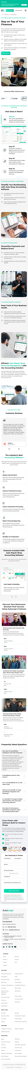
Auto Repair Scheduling (11, 584)
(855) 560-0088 (18, 10)
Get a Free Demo (14, 891)
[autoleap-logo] (2, 10)
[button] (10, 10)
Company (7, 876)
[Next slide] (16, 597)
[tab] (14, 119)
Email (6, 864)
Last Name (17, 858)
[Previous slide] (12, 597)
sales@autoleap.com (14, 929)
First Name (7, 858)
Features (6, 14)
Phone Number (9, 870)
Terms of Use (12, 897)
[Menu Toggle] (25, 10)
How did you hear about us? (12, 882)
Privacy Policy (20, 897)
